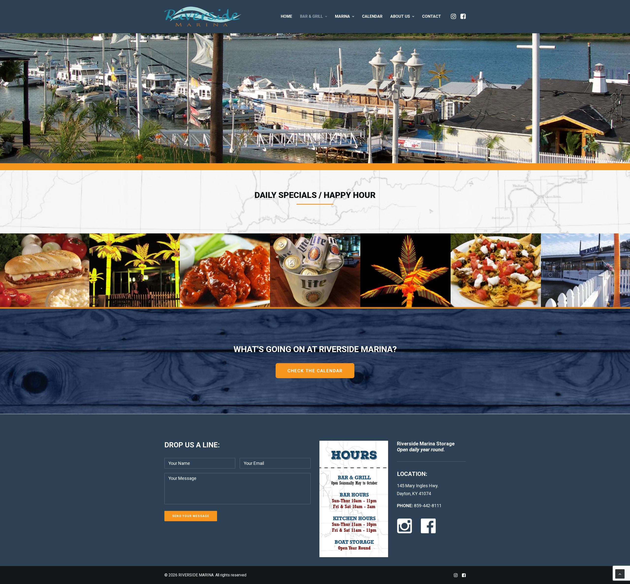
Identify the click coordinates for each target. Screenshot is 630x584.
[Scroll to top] (620, 573)
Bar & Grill (311, 16)
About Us (400, 16)
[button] (454, 16)
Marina (342, 16)
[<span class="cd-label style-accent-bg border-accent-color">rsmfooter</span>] (621, 291)
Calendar (372, 16)
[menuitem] (286, 16)
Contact (431, 16)
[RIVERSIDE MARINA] (203, 16)
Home (286, 16)
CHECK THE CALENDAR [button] (315, 370)
